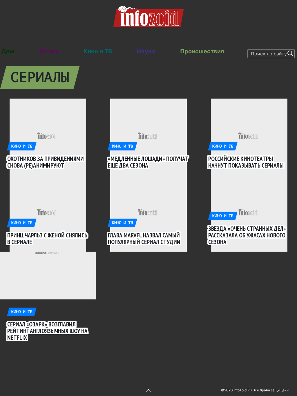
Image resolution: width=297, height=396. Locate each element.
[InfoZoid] (148, 16)
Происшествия (202, 51)
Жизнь (49, 51)
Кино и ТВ (98, 51)
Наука (146, 51)
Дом (7, 51)
